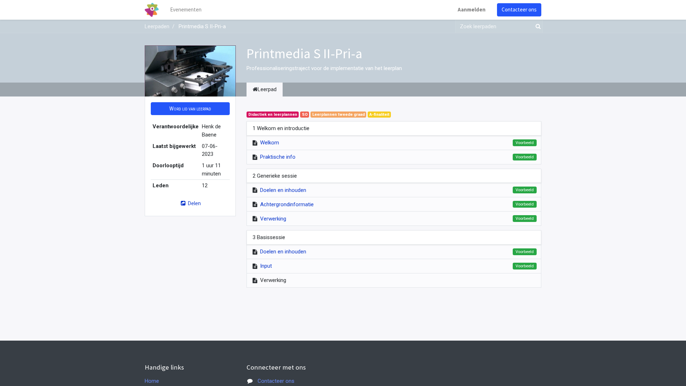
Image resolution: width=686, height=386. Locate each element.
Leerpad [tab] (267, 89)
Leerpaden (157, 26)
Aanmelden (472, 9)
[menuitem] (185, 10)
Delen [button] (194, 203)
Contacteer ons (519, 9)
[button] (190, 108)
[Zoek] (536, 26)
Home (152, 381)
